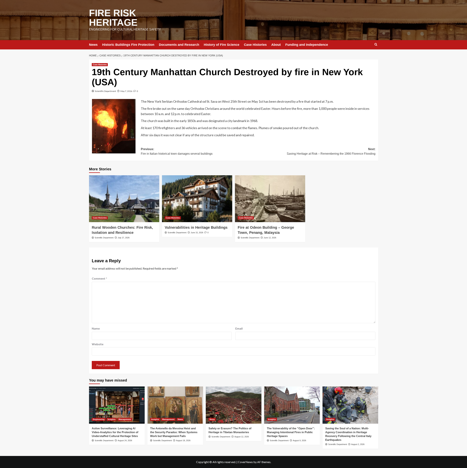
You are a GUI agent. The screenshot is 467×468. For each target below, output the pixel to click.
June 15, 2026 (197, 232)
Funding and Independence (306, 45)
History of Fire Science (221, 45)
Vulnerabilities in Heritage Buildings (196, 227)
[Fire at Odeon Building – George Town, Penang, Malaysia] (270, 198)
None (212, 419)
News (93, 45)
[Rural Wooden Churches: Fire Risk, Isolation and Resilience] (124, 198)
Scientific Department (105, 91)
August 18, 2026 (183, 440)
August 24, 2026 (125, 440)
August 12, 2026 (241, 437)
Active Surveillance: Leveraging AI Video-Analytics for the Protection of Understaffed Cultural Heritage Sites (115, 432)
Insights (111, 419)
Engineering (99, 419)
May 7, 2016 (126, 91)
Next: (331, 151)
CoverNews (245, 462)
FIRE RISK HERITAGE (113, 18)
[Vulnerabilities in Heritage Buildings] (197, 198)
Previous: (177, 151)
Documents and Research (179, 45)
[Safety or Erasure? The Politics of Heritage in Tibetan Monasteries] (233, 404)
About (276, 45)
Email (239, 328)
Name (96, 328)
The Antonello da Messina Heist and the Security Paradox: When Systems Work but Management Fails (173, 432)
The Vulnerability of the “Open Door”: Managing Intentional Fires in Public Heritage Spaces (291, 432)
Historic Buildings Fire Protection (128, 45)
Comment (99, 278)
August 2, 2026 (357, 444)
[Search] (376, 44)
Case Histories (255, 45)
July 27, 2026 (124, 238)
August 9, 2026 (299, 440)
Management (125, 419)
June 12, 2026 (270, 238)
